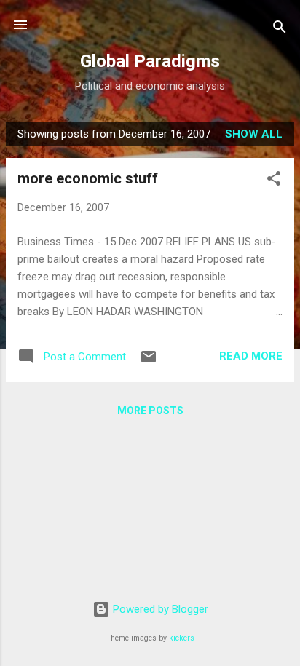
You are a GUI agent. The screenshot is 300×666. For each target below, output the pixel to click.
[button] (274, 181)
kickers (181, 638)
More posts (150, 410)
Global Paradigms (150, 61)
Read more (251, 355)
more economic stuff (87, 178)
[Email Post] (148, 361)
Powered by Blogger (159, 609)
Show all (254, 133)
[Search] (279, 29)
